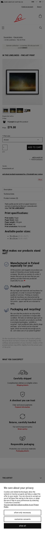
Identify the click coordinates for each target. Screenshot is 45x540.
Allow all (22, 526)
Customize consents (23, 519)
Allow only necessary (22, 512)
